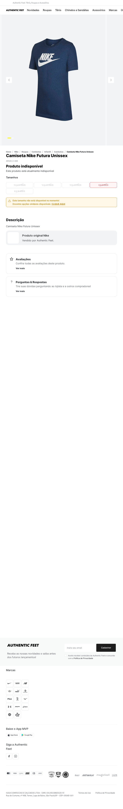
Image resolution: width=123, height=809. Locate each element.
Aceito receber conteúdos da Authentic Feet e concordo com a (91, 656)
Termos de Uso (84, 793)
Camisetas (30, 16)
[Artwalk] (88, 775)
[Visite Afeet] (77, 775)
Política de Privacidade (83, 658)
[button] (17, 10)
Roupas (9, 16)
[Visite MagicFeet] (103, 775)
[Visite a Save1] (114, 775)
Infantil (19, 16)
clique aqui (58, 213)
